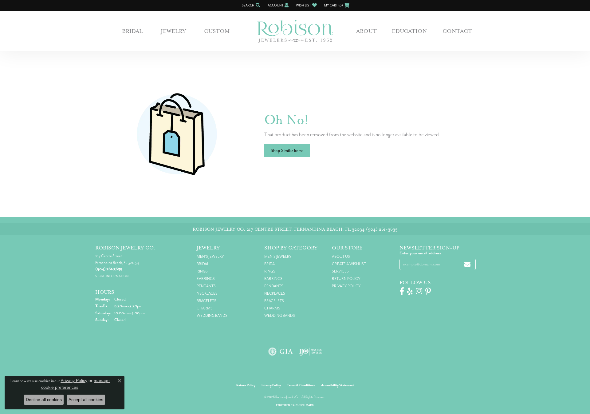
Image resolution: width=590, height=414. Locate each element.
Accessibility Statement (337, 385)
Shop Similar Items (287, 150)
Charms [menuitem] (205, 308)
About (366, 31)
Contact (457, 31)
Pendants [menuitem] (206, 286)
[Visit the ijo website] (310, 351)
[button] (250, 5)
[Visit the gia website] (280, 351)
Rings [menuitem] (202, 271)
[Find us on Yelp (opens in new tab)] (410, 291)
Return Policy (346, 278)
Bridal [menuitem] (203, 263)
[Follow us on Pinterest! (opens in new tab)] (428, 291)
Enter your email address (420, 253)
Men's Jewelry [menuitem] (210, 256)
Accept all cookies (86, 399)
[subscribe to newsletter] (467, 264)
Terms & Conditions (301, 385)
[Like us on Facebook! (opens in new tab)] (401, 291)
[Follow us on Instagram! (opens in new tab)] (419, 291)
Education (409, 31)
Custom (217, 31)
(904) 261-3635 (382, 229)
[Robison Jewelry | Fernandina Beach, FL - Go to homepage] (295, 31)
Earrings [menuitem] (206, 278)
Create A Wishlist (349, 263)
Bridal (132, 31)
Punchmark (305, 405)
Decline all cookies (44, 399)
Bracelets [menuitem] (206, 300)
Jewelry (173, 31)
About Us (341, 256)
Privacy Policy (346, 286)
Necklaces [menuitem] (207, 293)
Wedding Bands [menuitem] (212, 315)
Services (340, 271)
